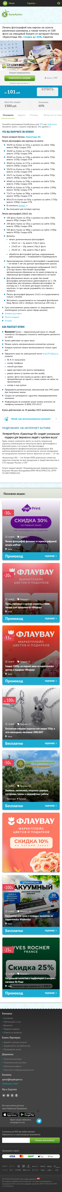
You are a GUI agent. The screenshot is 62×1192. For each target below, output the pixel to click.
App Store (10, 1114)
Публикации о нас (12, 1021)
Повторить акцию (20, 78)
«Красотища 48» (33, 137)
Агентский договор (13, 1059)
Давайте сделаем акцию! (15, 1042)
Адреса (21, 115)
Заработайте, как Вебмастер (17, 1045)
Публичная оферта (12, 1066)
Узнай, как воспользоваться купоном (31, 418)
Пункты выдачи (12, 317)
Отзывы (34, 115)
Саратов (31, 3)
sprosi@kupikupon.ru (12, 1079)
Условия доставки (13, 313)
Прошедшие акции (12, 1049)
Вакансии (8, 1025)
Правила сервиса (12, 1029)
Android (51, 124)
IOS (41, 124)
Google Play (27, 1114)
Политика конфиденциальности (19, 1069)
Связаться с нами (10, 1083)
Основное (8, 115)
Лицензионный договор (15, 1062)
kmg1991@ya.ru (50, 353)
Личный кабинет (58, 3)
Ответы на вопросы (13, 1032)
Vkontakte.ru (8, 1095)
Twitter (12, 1095)
